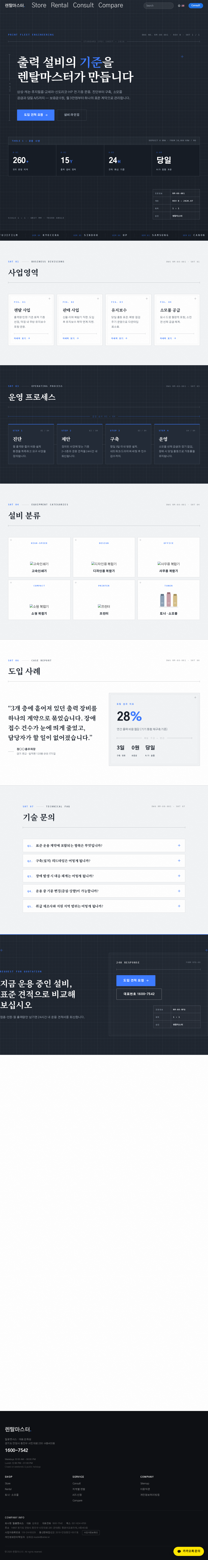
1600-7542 (16, 1450)
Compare (110, 5)
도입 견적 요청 (33, 115)
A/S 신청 (77, 1495)
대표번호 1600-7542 (139, 994)
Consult (83, 5)
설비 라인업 (71, 115)
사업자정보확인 (91, 1533)
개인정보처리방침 (150, 1495)
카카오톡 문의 (191, 1551)
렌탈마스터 (15, 6)
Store (39, 5)
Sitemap (144, 1483)
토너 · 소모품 (12, 1495)
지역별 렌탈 (79, 1489)
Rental (59, 5)
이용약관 (145, 1489)
